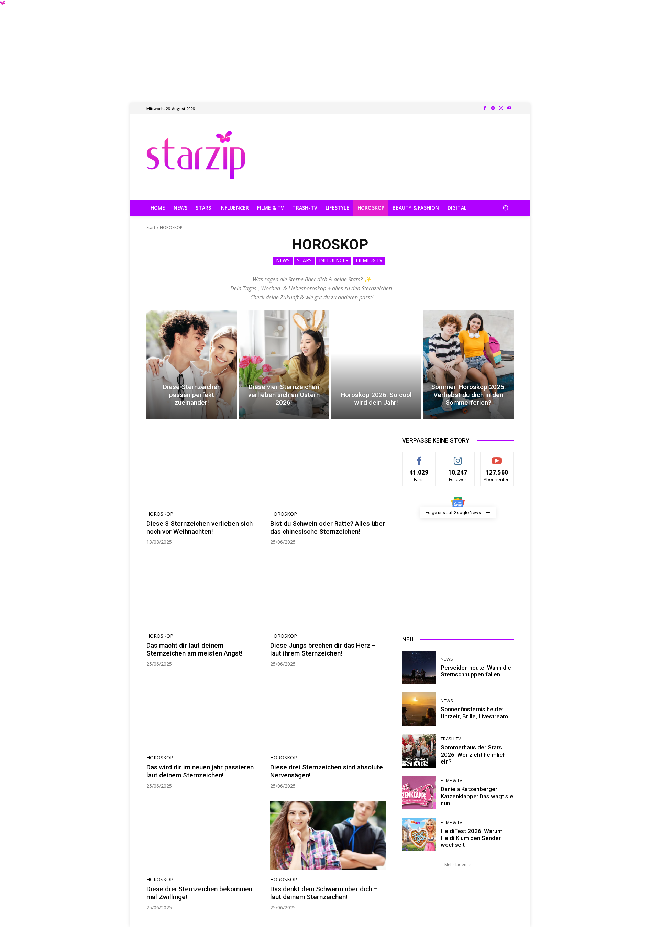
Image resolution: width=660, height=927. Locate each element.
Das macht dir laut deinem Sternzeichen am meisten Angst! (194, 649)
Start (150, 228)
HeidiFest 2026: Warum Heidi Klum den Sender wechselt (472, 838)
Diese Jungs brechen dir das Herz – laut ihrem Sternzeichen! (323, 649)
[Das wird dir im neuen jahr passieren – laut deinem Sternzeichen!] (204, 714)
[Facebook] (485, 108)
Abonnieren (497, 457)
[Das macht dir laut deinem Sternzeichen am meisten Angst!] (204, 592)
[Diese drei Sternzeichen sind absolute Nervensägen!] (328, 714)
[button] (505, 208)
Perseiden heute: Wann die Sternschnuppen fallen (476, 671)
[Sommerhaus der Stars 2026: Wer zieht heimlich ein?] (419, 751)
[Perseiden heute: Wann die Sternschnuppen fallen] (419, 667)
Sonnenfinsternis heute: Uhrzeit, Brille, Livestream (474, 713)
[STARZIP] (195, 155)
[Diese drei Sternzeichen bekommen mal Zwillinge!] (204, 836)
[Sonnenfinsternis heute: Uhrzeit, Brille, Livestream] (419, 709)
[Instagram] (493, 108)
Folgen (458, 457)
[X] (501, 108)
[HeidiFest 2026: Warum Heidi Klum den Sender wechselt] (419, 834)
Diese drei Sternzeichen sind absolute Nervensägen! (326, 771)
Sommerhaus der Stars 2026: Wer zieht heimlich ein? (473, 754)
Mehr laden (455, 864)
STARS (304, 260)
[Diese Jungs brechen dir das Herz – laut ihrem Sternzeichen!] (328, 592)
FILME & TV (369, 260)
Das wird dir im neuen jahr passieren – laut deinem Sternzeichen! (202, 771)
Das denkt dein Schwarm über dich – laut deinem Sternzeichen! (324, 893)
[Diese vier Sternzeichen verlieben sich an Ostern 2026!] (284, 364)
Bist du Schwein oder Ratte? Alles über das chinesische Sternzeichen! (327, 527)
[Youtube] (509, 108)
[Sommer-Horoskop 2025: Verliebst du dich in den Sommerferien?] (468, 364)
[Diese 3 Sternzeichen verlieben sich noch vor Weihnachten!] (204, 470)
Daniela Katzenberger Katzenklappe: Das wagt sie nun (477, 796)
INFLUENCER (334, 260)
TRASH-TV (451, 739)
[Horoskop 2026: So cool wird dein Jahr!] (376, 364)
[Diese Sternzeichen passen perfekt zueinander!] (191, 364)
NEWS (283, 260)
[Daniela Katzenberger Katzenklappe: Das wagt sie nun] (419, 792)
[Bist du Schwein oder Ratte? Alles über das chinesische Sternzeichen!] (328, 470)
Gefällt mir (419, 457)
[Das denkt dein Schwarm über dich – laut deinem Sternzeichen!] (328, 836)
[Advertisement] (330, 48)
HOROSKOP (159, 514)
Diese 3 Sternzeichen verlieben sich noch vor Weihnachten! (199, 527)
